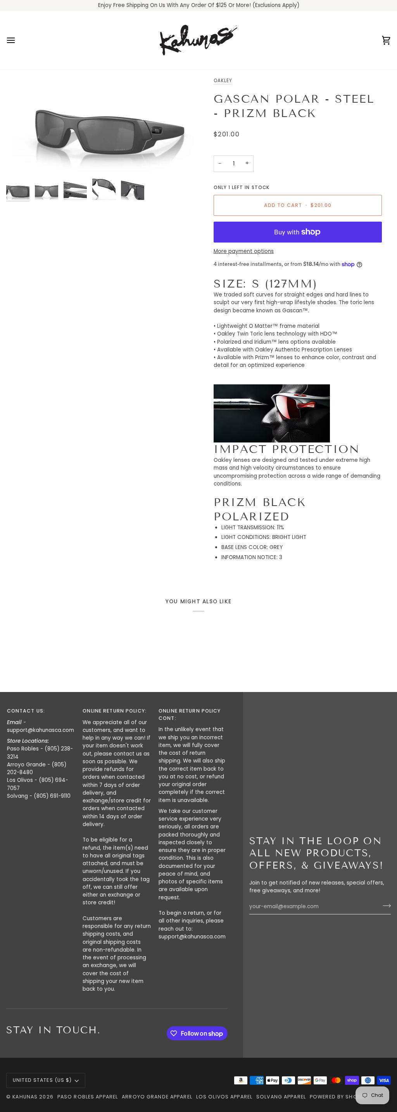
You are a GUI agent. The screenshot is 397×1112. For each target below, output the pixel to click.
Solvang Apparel (281, 1096)
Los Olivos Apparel (224, 1096)
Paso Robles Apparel (87, 1096)
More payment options (244, 251)
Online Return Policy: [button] (115, 710)
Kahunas (25, 1096)
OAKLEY (223, 80)
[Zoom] (102, 125)
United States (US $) (42, 1080)
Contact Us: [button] (26, 710)
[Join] (384, 905)
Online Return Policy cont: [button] (190, 714)
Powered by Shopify (339, 1096)
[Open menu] (17, 40)
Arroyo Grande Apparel (157, 1096)
